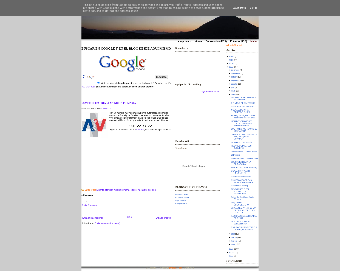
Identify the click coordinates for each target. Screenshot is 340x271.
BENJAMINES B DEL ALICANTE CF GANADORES (240, 191)
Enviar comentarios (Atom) (107, 223)
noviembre (235, 73)
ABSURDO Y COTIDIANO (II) (244, 167)
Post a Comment (89, 205)
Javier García (188, 268)
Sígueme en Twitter (210, 91)
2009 (231, 63)
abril (233, 234)
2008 (231, 67)
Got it (253, 8)
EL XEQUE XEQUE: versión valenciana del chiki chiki (243, 117)
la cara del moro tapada (241, 177)
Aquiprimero (180, 200)
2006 (231, 252)
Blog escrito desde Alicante (157, 268)
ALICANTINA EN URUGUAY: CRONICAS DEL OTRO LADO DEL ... (243, 210)
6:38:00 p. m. (106, 108)
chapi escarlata (181, 194)
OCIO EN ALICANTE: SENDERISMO (240, 223)
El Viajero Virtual (182, 197)
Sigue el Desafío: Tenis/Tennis (244, 151)
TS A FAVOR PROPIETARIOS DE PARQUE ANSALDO (244, 228)
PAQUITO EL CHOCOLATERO (240, 204)
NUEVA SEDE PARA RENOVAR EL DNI (240, 111)
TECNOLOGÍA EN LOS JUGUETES (241, 147)
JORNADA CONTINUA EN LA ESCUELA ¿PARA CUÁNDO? (244, 136)
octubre (234, 77)
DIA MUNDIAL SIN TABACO (243, 103)
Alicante (100, 190)
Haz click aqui (88, 86)
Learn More (239, 8)
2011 (231, 56)
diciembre (235, 70)
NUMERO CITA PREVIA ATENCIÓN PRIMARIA (108, 103)
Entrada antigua (163, 218)
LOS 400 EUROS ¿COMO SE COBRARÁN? (244, 130)
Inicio (129, 217)
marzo (234, 237)
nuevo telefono (148, 190)
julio (232, 87)
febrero (234, 241)
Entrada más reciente (92, 218)
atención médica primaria (117, 190)
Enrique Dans (181, 203)
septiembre (236, 80)
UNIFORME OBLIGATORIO (243, 106)
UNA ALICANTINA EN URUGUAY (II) (240, 172)
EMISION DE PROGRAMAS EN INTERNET (243, 98)
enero (233, 244)
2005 (231, 256)
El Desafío (235, 155)
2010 (231, 60)
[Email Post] (81, 185)
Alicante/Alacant (234, 45)
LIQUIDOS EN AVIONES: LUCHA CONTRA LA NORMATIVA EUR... (242, 123)
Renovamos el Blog (239, 186)
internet (140, 129)
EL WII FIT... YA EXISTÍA (241, 142)
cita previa (135, 190)
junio (233, 91)
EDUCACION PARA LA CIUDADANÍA (241, 163)
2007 (231, 249)
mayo (233, 94)
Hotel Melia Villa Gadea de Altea (244, 158)
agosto (234, 84)
